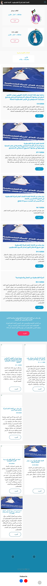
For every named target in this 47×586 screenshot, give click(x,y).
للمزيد (15, 20)
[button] (12, 556)
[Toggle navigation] (45, 2)
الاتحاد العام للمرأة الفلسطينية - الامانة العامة (17, 2)
